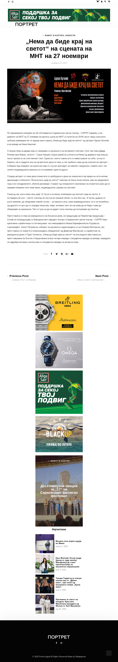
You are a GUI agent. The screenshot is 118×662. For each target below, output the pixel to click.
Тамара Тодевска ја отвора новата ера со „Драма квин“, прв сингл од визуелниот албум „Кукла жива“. (68, 582)
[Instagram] (13, 2)
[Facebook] (9, 2)
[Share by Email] (72, 253)
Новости (70, 35)
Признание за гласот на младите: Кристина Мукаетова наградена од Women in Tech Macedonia (68, 602)
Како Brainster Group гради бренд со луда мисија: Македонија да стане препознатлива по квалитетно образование (68, 562)
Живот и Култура (54, 35)
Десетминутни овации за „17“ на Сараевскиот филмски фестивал (59, 491)
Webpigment (80, 657)
